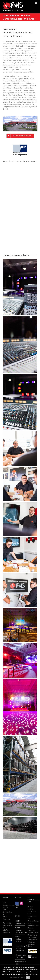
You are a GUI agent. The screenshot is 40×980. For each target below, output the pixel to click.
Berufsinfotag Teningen (20, 956)
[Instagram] (21, 903)
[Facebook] (17, 903)
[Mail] (17, 907)
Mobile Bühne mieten (19, 939)
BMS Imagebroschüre (20, 922)
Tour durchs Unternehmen (20, 930)
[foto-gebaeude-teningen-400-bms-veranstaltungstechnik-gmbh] (20, 117)
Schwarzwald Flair (20, 963)
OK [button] (28, 977)
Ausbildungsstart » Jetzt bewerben (20, 948)
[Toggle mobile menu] (36, 3)
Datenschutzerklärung (17, 977)
